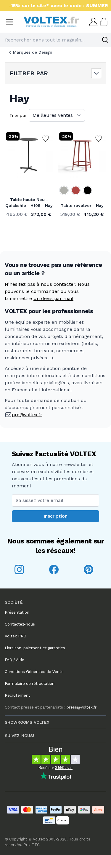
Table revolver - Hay (82, 205)
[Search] (105, 40)
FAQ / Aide (14, 660)
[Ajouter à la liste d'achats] (45, 138)
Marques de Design (32, 52)
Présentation (17, 612)
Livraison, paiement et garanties (35, 648)
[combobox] (55, 40)
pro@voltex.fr (27, 414)
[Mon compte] (92, 22)
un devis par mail (53, 298)
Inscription (55, 516)
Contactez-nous (20, 624)
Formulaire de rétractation (29, 683)
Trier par (17, 115)
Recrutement (17, 695)
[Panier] (103, 22)
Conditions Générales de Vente (34, 671)
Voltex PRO (15, 636)
